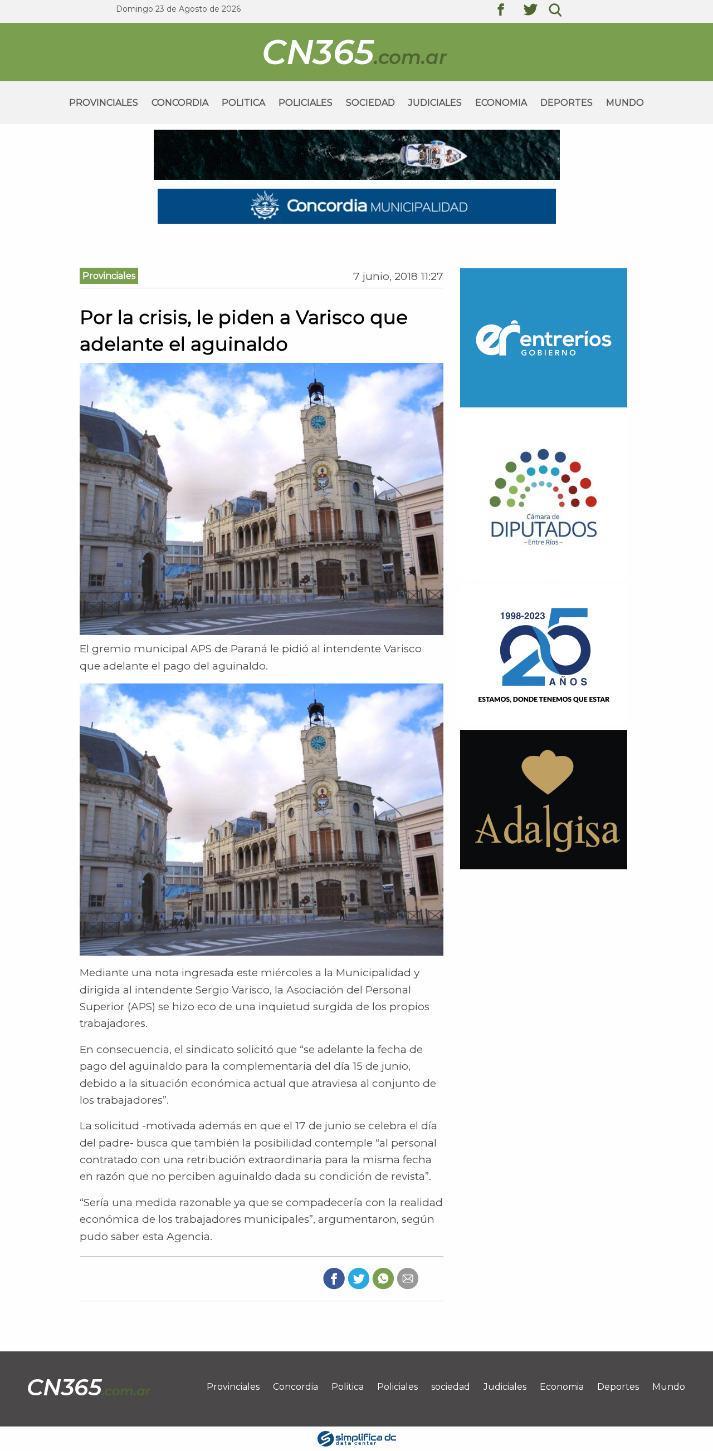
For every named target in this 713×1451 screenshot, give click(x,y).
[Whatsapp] (383, 1278)
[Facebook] (334, 1278)
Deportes (566, 102)
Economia (501, 102)
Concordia (180, 102)
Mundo (625, 102)
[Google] (407, 1278)
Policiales (306, 102)
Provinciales (103, 102)
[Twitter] (358, 1278)
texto (509, 11)
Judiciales (435, 102)
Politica (243, 102)
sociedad (370, 102)
